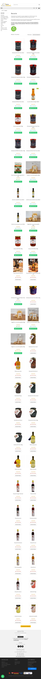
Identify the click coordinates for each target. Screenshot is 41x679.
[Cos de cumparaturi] (39, 8)
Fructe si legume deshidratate (4, 22)
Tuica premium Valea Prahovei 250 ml (33, 274)
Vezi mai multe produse (25, 626)
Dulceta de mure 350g (18, 444)
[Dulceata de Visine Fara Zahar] (18, 45)
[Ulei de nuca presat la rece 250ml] (18, 216)
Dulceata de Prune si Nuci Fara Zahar (33, 127)
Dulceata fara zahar (4, 16)
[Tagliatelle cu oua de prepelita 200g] (33, 216)
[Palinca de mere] (18, 461)
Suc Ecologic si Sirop (4, 17)
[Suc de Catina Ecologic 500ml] (33, 94)
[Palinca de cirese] (18, 363)
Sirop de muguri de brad (18, 493)
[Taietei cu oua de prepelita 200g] (33, 167)
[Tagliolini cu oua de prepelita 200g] (18, 314)
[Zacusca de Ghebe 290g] (33, 241)
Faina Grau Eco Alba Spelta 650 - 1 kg (18, 176)
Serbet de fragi (33, 591)
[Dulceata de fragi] (18, 388)
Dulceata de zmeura (18, 420)
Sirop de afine (33, 493)
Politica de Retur (17, 663)
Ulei (1, 26)
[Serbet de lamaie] (18, 608)
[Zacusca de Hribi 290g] (18, 241)
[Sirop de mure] (33, 535)
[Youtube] (20, 646)
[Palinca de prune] (33, 437)
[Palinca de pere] (33, 461)
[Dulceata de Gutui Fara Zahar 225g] (33, 290)
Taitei (2, 24)
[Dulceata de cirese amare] (33, 388)
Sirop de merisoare (18, 542)
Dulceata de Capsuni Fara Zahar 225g (33, 53)
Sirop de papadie (18, 567)
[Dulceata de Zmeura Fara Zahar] (33, 69)
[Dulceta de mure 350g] (18, 437)
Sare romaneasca (4, 29)
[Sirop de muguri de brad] (18, 486)
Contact (3, 666)
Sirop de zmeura (18, 591)
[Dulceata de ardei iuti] (33, 363)
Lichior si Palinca (4, 18)
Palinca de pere (33, 469)
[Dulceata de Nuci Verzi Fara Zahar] (33, 143)
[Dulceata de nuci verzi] (33, 339)
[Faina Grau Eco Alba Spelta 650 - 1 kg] (18, 167)
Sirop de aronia (18, 518)
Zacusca (2, 25)
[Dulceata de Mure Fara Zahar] (18, 94)
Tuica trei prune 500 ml (18, 273)
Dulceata (2, 15)
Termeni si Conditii (4, 663)
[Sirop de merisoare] (18, 535)
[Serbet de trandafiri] (33, 608)
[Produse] (2, 8)
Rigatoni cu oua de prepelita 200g (18, 346)
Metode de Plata (17, 661)
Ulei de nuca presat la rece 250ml (18, 224)
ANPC (16, 664)
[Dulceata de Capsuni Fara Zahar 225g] (33, 45)
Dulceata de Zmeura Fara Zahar (33, 77)
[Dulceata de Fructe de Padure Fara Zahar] (18, 290)
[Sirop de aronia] (18, 510)
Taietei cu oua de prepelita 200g (33, 175)
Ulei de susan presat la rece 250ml (33, 199)
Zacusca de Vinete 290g (18, 126)
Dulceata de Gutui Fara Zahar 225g (33, 297)
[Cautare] (39, 4)
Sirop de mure (33, 542)
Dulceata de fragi (18, 395)
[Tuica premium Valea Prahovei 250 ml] (33, 265)
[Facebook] (18, 646)
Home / (3, 10)
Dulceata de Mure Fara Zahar (18, 101)
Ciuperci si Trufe (4, 27)
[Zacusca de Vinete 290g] (18, 118)
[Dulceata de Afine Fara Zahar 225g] (18, 143)
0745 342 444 (21, 654)
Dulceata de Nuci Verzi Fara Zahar (33, 150)
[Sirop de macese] (33, 510)
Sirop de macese (33, 518)
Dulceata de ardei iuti (33, 371)
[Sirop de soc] (33, 559)
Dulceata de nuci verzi (33, 346)
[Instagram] (22, 646)
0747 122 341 (21, 653)
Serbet (2, 20)
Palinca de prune (33, 444)
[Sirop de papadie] (18, 559)
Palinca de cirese (18, 371)
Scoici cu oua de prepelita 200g (33, 322)
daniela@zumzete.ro (21, 656)
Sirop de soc (33, 567)
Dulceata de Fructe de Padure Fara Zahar (18, 298)
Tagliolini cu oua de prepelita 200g (18, 322)
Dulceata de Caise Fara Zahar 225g (18, 77)
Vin (1, 30)
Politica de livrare (4, 665)
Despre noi (3, 661)
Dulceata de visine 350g (33, 420)
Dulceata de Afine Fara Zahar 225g (18, 150)
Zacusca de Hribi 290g (18, 248)
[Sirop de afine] (33, 486)
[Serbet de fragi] (33, 584)
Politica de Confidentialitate (6, 664)
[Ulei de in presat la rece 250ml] (18, 192)
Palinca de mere (18, 469)
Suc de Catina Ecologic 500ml (33, 101)
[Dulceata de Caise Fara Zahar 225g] (18, 69)
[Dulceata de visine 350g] (33, 412)
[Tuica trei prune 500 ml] (18, 265)
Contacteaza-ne (32, 668)
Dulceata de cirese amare (33, 395)
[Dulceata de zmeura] (18, 412)
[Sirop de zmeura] (18, 584)
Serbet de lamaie (18, 616)
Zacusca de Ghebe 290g (33, 248)
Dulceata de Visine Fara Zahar (18, 52)
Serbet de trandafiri (33, 616)
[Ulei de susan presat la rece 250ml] (33, 192)
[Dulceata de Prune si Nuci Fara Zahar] (33, 118)
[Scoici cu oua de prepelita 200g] (33, 314)
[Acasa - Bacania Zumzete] (6, 4)
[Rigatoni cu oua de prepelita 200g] (18, 339)
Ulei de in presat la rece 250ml (18, 199)
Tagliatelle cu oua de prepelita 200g (33, 225)
